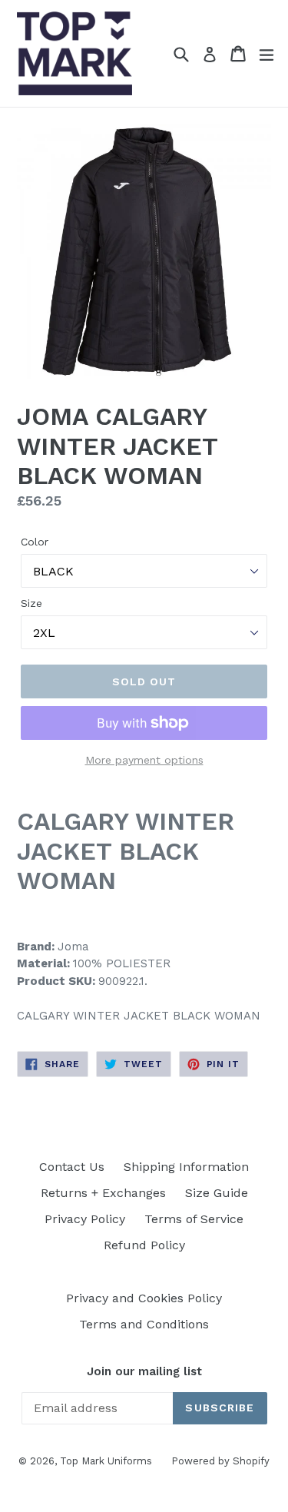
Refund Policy (144, 1245)
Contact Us (71, 1166)
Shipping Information (186, 1166)
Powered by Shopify (220, 1461)
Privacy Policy (85, 1219)
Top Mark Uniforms (106, 1461)
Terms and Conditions (144, 1324)
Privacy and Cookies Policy (144, 1298)
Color (34, 542)
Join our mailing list (144, 1371)
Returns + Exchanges (103, 1192)
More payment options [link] (144, 760)
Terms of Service (193, 1219)
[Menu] (266, 53)
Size (31, 603)
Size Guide (216, 1192)
